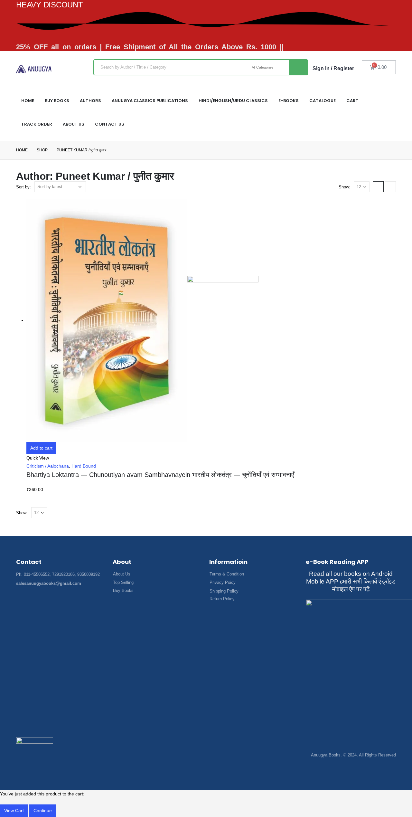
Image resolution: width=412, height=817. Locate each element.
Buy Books (57, 101)
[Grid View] (378, 186)
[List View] (390, 186)
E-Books (288, 101)
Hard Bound (83, 466)
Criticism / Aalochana (47, 466)
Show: (344, 187)
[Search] (298, 67)
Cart (352, 101)
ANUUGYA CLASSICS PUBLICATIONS (150, 101)
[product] (211, 320)
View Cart (14, 810)
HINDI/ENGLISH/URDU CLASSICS (233, 101)
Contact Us (109, 124)
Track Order (36, 124)
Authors (90, 101)
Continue (42, 810)
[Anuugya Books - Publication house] (34, 69)
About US (73, 124)
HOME (27, 101)
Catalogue (322, 101)
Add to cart (41, 448)
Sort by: (23, 187)
